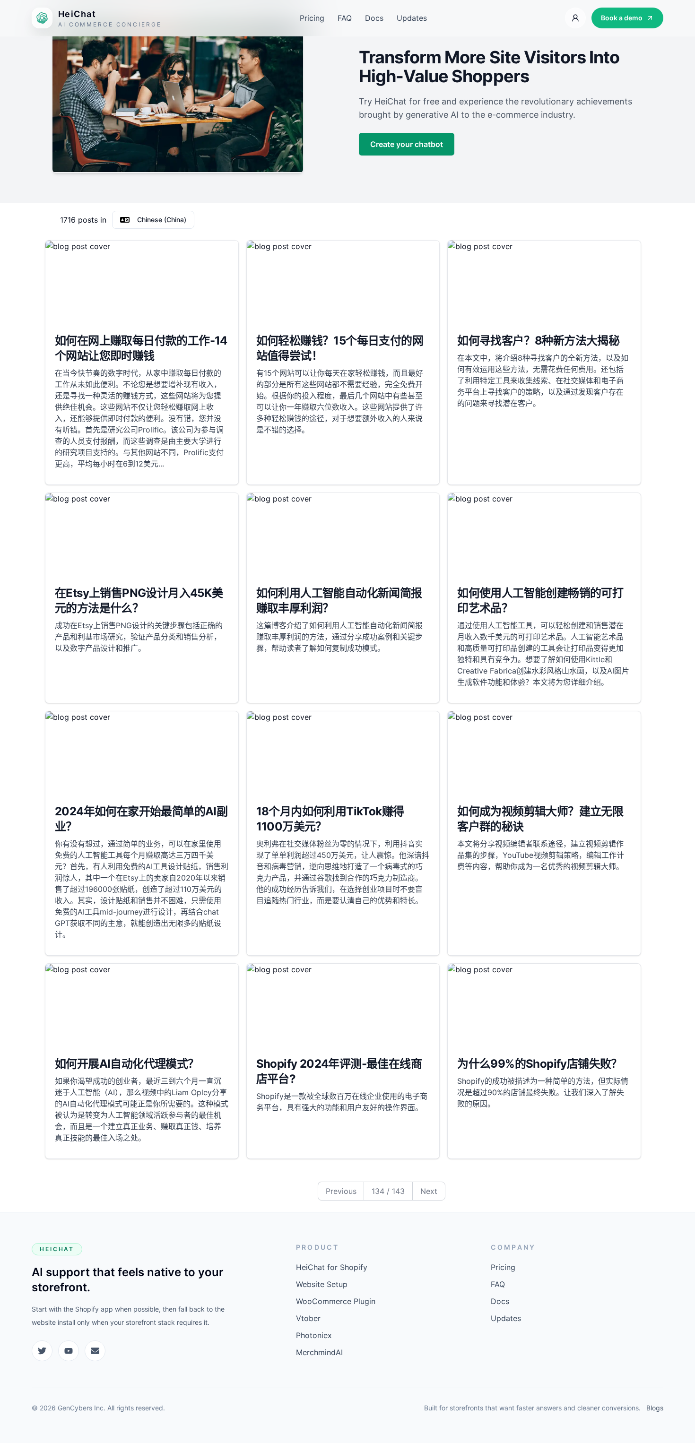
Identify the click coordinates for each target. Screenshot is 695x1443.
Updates (412, 18)
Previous (341, 1191)
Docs (374, 18)
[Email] (95, 1350)
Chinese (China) (161, 220)
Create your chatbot (406, 144)
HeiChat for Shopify (331, 1267)
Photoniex (314, 1335)
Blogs (654, 1408)
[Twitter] (42, 1350)
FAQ (345, 18)
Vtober (308, 1318)
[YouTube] (68, 1350)
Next (428, 1191)
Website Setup (322, 1284)
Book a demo (622, 18)
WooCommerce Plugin (335, 1301)
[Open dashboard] (575, 18)
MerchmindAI (319, 1352)
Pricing (312, 18)
